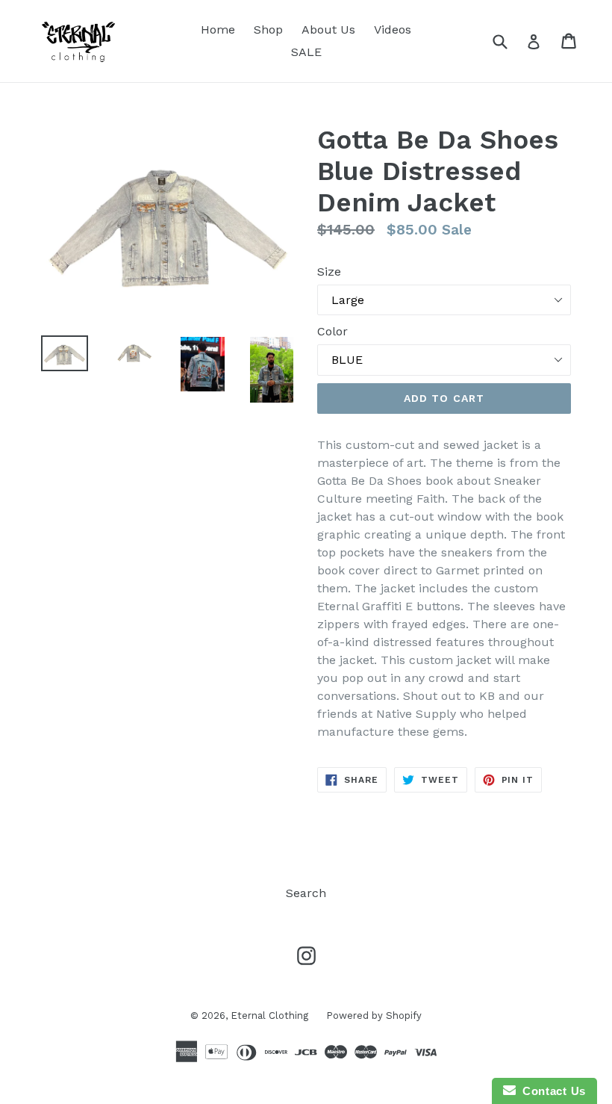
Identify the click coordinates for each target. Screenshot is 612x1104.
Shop (268, 29)
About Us (328, 29)
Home (218, 29)
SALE (306, 52)
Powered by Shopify (374, 1015)
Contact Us (551, 1091)
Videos (392, 29)
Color (332, 331)
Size (329, 271)
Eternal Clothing (271, 1015)
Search (306, 893)
